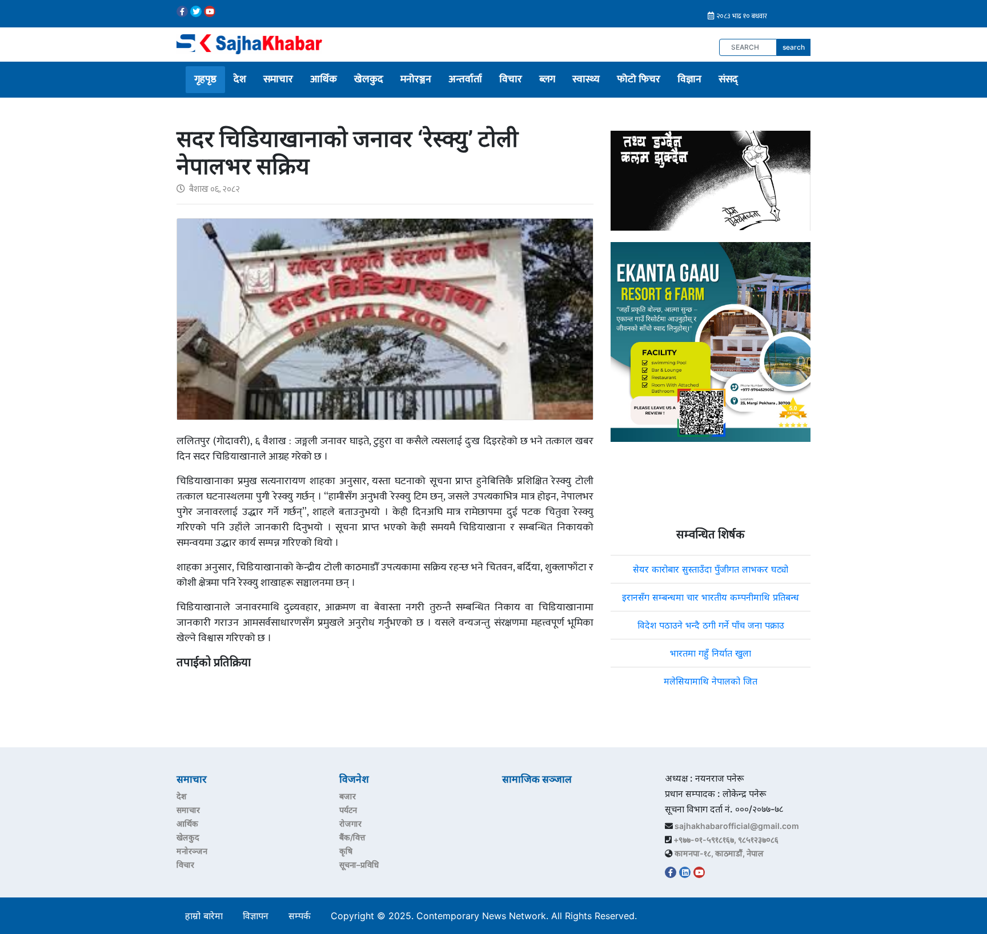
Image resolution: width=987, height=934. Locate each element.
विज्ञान (689, 79)
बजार (347, 796)
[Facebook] (182, 11)
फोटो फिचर (638, 79)
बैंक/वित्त (352, 837)
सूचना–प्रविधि (359, 864)
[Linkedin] (685, 872)
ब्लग (547, 79)
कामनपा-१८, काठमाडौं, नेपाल (719, 853)
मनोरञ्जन (415, 79)
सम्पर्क (299, 915)
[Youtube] (209, 11)
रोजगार (350, 823)
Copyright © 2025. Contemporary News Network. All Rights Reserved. (487, 915)
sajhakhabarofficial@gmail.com (737, 826)
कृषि (345, 851)
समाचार (278, 79)
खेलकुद (368, 79)
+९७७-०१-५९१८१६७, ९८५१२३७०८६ (726, 839)
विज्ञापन (255, 915)
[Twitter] (196, 11)
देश (240, 79)
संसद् (728, 79)
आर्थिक (323, 79)
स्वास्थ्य (586, 79)
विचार (510, 79)
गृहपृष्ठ (205, 79)
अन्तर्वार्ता (465, 79)
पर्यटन (348, 810)
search (794, 47)
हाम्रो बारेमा (204, 915)
